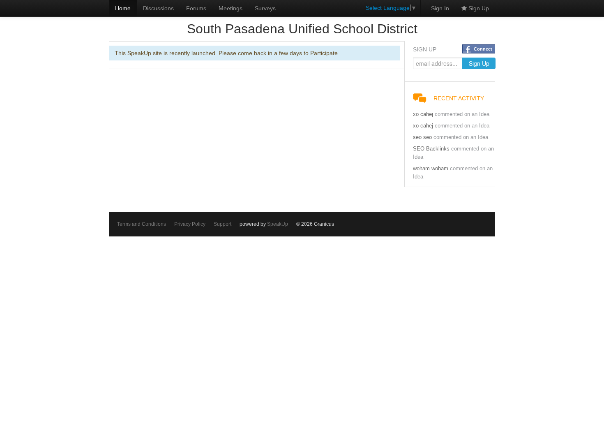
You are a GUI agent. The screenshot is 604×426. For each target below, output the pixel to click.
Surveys (265, 8)
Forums (196, 8)
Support (222, 224)
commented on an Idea (462, 114)
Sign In (440, 8)
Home (123, 8)
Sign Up (478, 8)
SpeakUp (277, 224)
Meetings (230, 8)
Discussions (158, 8)
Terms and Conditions (141, 224)
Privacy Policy (189, 224)
